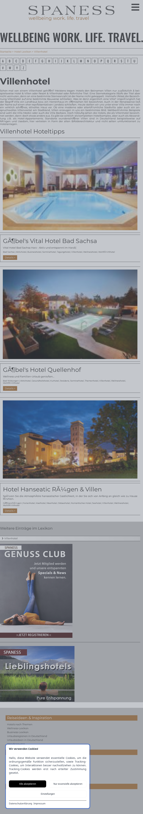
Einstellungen (48, 793)
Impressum (39, 803)
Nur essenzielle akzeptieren (67, 783)
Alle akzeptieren (27, 783)
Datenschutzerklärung (20, 803)
